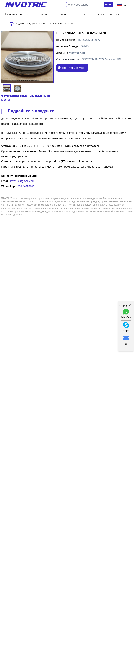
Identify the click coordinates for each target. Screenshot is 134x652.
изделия (44, 14)
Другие (33, 23)
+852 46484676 (25, 186)
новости (64, 14)
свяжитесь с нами (109, 14)
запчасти (46, 23)
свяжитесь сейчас (72, 67)
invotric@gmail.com (22, 181)
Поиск (108, 4)
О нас (84, 14)
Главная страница (16, 14)
